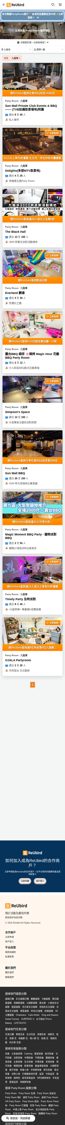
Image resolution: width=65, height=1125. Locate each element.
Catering (28, 1053)
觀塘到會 (50, 1057)
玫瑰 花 (44, 1038)
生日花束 (30, 1034)
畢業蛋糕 (24, 1011)
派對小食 (16, 1074)
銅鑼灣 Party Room (47, 1113)
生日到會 (28, 1061)
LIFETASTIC (20, 1023)
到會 (7, 1053)
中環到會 (28, 1057)
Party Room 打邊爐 (18, 1105)
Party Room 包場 (27, 1093)
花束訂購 (9, 1034)
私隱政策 (9, 956)
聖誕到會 (38, 1053)
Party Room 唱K (13, 1097)
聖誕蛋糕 (16, 1007)
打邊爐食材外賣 (29, 1074)
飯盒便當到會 (41, 1065)
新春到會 (28, 1065)
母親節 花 (23, 1038)
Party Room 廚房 (30, 1101)
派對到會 (18, 1057)
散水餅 (42, 1003)
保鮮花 (51, 1034)
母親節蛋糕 (19, 1003)
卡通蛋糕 (46, 999)
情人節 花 (34, 1038)
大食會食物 (17, 1053)
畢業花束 (20, 1034)
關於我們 (9, 972)
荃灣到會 (50, 1061)
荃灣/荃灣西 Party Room (24, 1113)
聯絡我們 (9, 977)
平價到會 (39, 1057)
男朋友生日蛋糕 (46, 1007)
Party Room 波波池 (46, 1093)
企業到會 (18, 1061)
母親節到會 (25, 1082)
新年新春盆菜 (28, 1078)
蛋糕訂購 (9, 999)
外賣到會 (39, 1061)
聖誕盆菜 (13, 1082)
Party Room (11, 1093)
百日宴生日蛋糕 (29, 1007)
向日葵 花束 (15, 1042)
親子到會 (13, 1069)
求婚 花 (12, 1038)
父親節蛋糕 (31, 1003)
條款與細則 (10, 952)
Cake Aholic (34, 1015)
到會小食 (24, 1069)
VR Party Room (12, 1101)
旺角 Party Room (38, 1105)
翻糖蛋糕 (35, 999)
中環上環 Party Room (23, 1109)
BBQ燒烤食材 (43, 1078)
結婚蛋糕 (48, 1011)
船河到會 (49, 1053)
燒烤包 (17, 1078)
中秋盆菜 (50, 1074)
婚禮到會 (18, 1065)
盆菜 (41, 1074)
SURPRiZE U (27, 1019)
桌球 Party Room (50, 1097)
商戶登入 (40, 881)
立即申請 (25, 881)
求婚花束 (41, 1034)
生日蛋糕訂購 (22, 999)
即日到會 (48, 1069)
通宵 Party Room (31, 1097)
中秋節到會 (36, 1069)
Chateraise (21, 1015)
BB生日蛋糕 (36, 1011)
